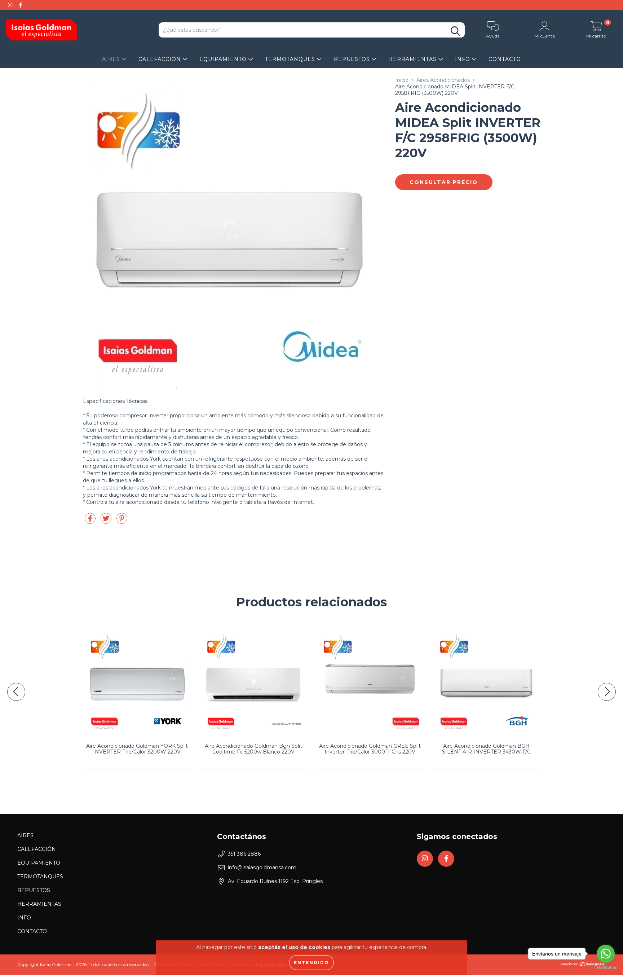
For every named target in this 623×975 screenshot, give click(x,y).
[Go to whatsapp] (606, 954)
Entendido (311, 962)
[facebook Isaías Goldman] (20, 5)
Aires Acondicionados (443, 80)
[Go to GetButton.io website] (605, 967)
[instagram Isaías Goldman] (10, 5)
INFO (463, 59)
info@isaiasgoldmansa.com (262, 867)
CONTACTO (505, 59)
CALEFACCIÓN (160, 59)
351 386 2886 (244, 854)
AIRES (112, 59)
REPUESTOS (353, 59)
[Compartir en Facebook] (91, 521)
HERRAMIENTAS (413, 59)
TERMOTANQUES (291, 59)
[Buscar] (455, 31)
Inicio (401, 80)
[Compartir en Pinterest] (121, 521)
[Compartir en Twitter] (107, 521)
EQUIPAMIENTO (223, 59)
